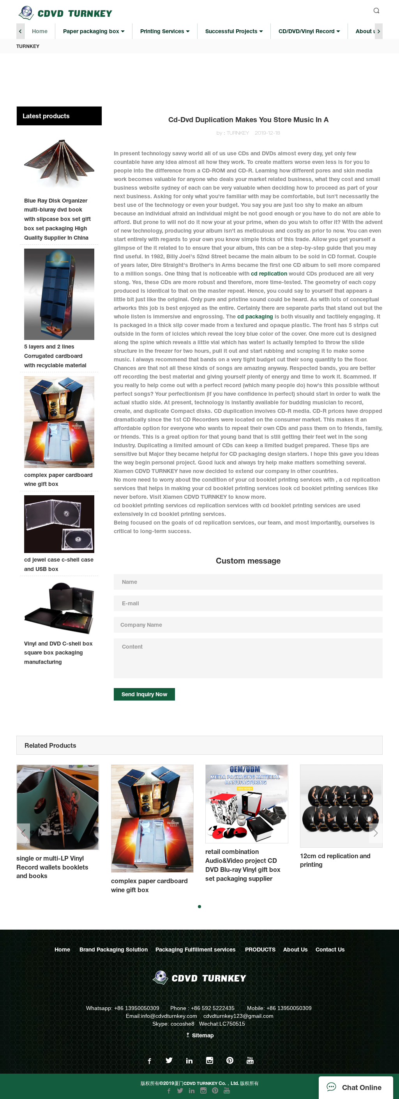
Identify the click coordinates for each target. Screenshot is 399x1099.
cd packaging (255, 316)
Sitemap (202, 1035)
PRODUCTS (260, 949)
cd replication (269, 273)
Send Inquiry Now (144, 694)
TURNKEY (27, 46)
